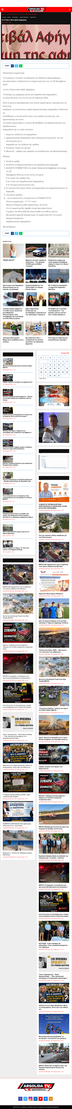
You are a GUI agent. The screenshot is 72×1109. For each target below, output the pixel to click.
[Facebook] (20, 1099)
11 (63, 365)
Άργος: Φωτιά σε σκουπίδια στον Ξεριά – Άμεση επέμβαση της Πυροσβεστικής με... (54, 738)
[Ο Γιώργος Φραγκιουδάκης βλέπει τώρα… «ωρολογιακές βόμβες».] (18, 782)
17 (59, 368)
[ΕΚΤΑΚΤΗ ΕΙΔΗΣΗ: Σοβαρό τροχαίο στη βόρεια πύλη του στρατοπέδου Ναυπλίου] (8, 443)
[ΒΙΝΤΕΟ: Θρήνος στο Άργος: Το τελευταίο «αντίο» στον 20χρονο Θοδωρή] (8, 543)
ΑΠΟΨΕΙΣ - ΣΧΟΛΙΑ (6, 17)
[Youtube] (41, 1099)
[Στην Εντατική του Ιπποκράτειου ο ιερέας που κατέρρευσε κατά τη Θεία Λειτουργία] (8, 410)
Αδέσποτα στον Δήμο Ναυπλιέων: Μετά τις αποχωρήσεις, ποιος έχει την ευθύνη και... (17, 766)
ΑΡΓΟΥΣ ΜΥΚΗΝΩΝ (51, 5)
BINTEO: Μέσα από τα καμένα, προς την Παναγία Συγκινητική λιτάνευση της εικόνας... (53, 1067)
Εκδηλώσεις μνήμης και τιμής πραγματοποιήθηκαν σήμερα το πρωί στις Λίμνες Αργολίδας (58, 263)
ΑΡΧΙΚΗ (18, 5)
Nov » (44, 378)
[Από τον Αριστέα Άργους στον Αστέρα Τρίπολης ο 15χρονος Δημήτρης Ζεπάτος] (54, 608)
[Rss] (51, 1099)
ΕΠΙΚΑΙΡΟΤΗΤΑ (33, 17)
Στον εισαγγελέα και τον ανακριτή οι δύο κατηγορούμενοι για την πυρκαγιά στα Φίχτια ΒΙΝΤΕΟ (17, 497)
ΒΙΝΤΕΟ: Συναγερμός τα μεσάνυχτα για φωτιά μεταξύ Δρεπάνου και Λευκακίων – (17, 677)
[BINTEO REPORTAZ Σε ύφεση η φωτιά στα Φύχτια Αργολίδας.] (8, 527)
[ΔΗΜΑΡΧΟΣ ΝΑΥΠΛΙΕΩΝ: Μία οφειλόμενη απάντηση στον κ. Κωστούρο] (18, 811)
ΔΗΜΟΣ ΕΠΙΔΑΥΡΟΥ (62, 5)
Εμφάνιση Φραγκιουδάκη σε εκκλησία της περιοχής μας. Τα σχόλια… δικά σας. (53, 857)
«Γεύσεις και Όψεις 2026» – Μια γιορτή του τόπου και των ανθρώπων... (52, 651)
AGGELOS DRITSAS (9, 591)
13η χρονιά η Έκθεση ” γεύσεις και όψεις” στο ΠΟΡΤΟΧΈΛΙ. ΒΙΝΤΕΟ (53, 709)
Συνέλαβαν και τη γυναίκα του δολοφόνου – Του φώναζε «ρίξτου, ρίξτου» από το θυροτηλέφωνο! (57, 311)
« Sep (40, 378)
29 (50, 375)
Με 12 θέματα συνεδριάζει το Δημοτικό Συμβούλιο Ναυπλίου (57, 287)
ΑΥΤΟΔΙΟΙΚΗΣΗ (15, 17)
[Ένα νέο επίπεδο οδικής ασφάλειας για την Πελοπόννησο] (54, 523)
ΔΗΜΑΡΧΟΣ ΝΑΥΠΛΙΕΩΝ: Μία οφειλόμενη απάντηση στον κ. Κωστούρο (17, 825)
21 (45, 372)
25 (63, 372)
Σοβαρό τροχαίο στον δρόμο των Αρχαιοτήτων (17, 382)
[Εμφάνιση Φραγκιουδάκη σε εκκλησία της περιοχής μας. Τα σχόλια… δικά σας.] (54, 843)
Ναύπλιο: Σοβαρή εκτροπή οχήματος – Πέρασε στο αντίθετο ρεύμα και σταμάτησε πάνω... (18, 647)
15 (50, 368)
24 (59, 372)
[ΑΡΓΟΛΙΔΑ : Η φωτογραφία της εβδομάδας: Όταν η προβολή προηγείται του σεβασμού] (54, 931)
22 (50, 372)
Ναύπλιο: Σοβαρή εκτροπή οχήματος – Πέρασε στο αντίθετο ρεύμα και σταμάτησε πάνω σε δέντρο (17, 398)
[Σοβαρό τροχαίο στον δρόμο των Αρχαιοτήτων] (8, 377)
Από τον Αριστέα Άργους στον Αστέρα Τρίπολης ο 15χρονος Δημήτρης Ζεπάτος (53, 622)
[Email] (46, 1099)
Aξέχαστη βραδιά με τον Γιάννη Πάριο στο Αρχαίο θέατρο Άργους (34, 287)
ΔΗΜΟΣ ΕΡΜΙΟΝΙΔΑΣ (38, 5)
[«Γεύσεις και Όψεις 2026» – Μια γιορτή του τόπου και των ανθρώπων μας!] (54, 638)
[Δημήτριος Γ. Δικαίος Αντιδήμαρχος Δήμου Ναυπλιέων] (18, 840)
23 (54, 372)
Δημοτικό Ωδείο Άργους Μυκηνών (51, 594)
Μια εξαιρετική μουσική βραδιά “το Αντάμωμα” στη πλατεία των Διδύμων (52, 1037)
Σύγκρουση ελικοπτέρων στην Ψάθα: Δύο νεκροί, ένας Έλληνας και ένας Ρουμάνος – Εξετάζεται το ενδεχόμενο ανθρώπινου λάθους (18, 515)
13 (41, 368)
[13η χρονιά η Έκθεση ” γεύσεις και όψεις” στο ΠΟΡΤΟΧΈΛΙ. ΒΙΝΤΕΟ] (54, 696)
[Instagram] (30, 1099)
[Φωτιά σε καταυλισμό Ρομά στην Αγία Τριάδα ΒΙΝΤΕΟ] (8, 361)
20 (41, 372)
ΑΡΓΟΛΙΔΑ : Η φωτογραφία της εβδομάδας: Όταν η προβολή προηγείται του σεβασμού (53, 945)
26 (67, 372)
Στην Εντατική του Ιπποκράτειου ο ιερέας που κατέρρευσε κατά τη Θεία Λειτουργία (17, 706)
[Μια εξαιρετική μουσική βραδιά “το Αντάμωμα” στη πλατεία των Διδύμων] (54, 1024)
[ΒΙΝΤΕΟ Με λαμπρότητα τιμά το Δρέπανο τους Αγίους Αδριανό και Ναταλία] (18, 574)
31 (59, 375)
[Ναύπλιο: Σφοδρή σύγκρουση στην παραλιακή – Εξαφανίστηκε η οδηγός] (8, 459)
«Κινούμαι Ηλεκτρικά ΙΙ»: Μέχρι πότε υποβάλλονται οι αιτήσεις (13, 340)
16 (54, 368)
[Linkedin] (35, 1099)
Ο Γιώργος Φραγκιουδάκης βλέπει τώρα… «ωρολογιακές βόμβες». (17, 795)
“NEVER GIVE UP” (9, 260)
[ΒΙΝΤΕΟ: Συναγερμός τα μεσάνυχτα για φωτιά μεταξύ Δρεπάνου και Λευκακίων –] (18, 664)
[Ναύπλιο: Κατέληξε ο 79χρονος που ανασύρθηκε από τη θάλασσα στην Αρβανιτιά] (8, 426)
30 (54, 375)
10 (59, 365)
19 (67, 368)
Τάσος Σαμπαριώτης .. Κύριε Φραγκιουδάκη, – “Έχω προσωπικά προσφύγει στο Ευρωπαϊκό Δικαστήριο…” (17, 736)
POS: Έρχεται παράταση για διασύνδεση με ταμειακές (58, 339)
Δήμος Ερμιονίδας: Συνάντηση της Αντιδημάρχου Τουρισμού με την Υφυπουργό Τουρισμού (36, 311)
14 (45, 368)
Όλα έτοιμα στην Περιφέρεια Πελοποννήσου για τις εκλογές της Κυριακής (13, 287)
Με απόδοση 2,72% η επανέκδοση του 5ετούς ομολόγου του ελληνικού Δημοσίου (34, 341)
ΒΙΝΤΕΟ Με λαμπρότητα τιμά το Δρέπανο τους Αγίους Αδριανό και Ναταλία (17, 588)
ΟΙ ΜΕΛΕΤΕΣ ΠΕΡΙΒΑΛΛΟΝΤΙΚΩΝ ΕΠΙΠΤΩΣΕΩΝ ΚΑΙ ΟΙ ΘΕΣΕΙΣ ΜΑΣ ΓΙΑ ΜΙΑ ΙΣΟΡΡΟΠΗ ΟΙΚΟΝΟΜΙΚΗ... (53, 506)
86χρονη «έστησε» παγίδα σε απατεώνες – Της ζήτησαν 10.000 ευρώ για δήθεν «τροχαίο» (36, 263)
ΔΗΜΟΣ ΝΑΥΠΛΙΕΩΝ (26, 5)
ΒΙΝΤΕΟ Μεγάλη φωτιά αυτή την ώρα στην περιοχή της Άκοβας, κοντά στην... (54, 828)
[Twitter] (25, 1099)
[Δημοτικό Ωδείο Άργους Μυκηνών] (54, 581)
